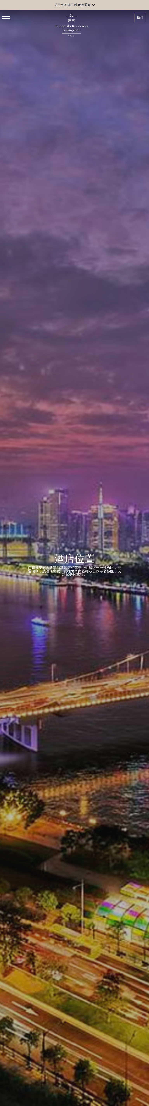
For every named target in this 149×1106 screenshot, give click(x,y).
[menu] (6, 17)
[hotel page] (71, 17)
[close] (93, 5)
